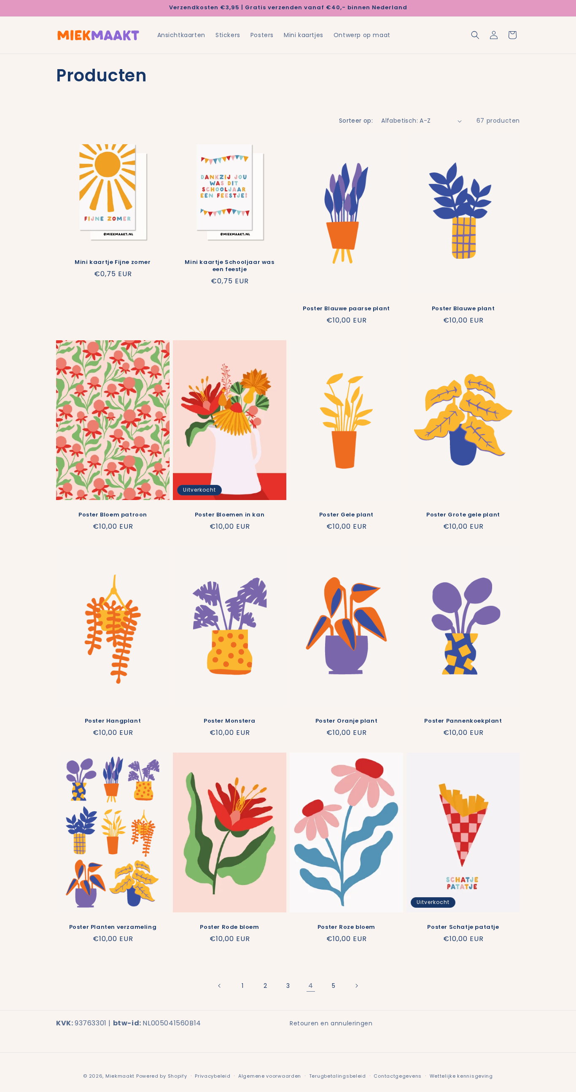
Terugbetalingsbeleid (337, 1075)
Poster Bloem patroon (112, 515)
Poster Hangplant (113, 721)
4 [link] (310, 985)
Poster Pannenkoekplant (463, 721)
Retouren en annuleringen (331, 1023)
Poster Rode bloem (229, 927)
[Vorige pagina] (219, 985)
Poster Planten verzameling (113, 927)
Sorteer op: (356, 120)
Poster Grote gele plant (463, 515)
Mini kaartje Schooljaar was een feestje (229, 266)
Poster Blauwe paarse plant (346, 308)
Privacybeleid (212, 1075)
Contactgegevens (398, 1075)
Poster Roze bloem (346, 927)
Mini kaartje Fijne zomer (113, 262)
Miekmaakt (120, 1076)
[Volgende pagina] (356, 985)
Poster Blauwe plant (463, 308)
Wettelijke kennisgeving (461, 1075)
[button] (475, 35)
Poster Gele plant (346, 515)
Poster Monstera (230, 721)
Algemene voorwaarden (269, 1075)
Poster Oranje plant (346, 721)
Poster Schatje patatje (463, 927)
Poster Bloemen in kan (230, 515)
